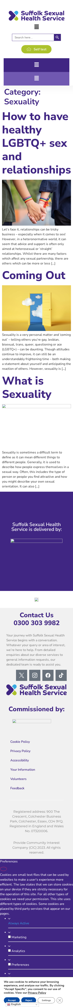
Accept (12, 1000)
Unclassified (20, 973)
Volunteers (18, 779)
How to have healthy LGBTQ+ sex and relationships (36, 143)
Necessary (19, 918)
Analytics (18, 946)
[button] (36, 27)
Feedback (17, 788)
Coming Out (33, 275)
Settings (46, 1000)
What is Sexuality (26, 387)
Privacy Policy (20, 751)
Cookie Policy (20, 742)
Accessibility (19, 760)
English (15, 1004)
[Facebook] (48, 675)
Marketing (19, 932)
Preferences (20, 959)
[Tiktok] (61, 675)
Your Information (22, 769)
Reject (28, 1000)
